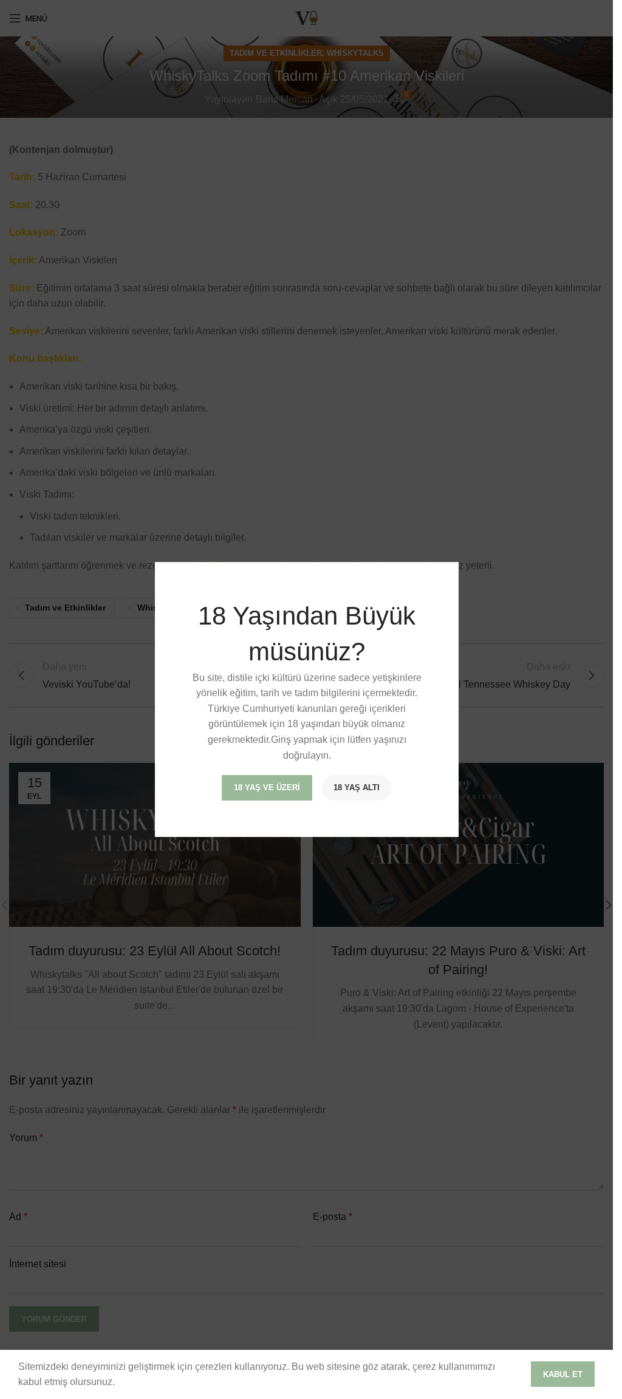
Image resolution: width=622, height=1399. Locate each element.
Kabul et (563, 1374)
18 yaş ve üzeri (267, 787)
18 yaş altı (356, 787)
